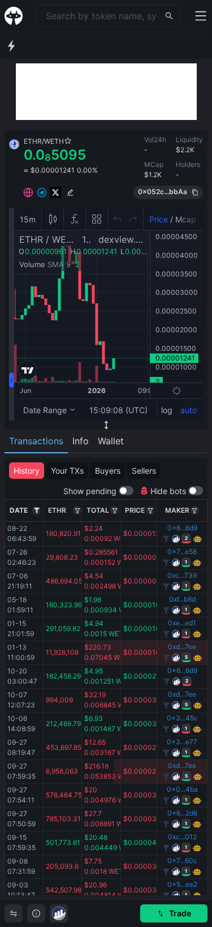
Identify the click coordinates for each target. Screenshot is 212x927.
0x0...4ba (182, 789)
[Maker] (195, 510)
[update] (70, 192)
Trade (180, 913)
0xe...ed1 (182, 623)
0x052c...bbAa (162, 191)
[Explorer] (59, 913)
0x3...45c (182, 718)
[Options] (36, 511)
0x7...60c (182, 860)
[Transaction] (14, 913)
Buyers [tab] (107, 470)
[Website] (28, 192)
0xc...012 (182, 836)
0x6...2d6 (182, 813)
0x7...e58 (182, 551)
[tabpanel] (106, 676)
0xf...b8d (182, 599)
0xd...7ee (182, 646)
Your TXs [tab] (67, 470)
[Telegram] (42, 192)
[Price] (150, 510)
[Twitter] (55, 192)
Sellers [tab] (144, 470)
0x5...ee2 (182, 884)
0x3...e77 (182, 741)
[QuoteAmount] (114, 510)
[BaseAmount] (77, 510)
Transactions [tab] (36, 441)
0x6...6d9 (182, 527)
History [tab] (27, 470)
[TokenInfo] (36, 913)
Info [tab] (80, 441)
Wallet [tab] (111, 441)
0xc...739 (182, 575)
